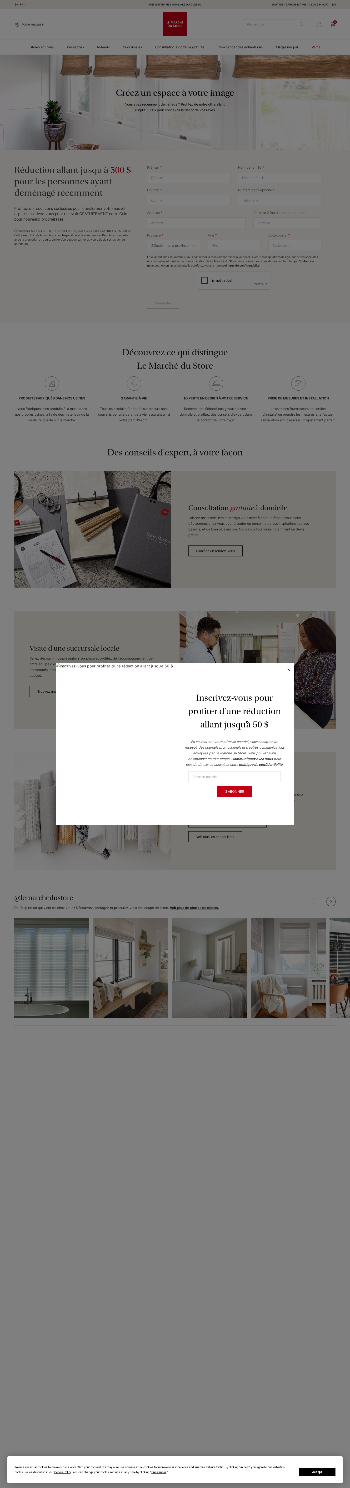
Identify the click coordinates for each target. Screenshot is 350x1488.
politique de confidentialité (260, 764)
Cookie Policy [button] (62, 1472)
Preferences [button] (158, 1472)
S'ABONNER (234, 791)
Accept (317, 1472)
